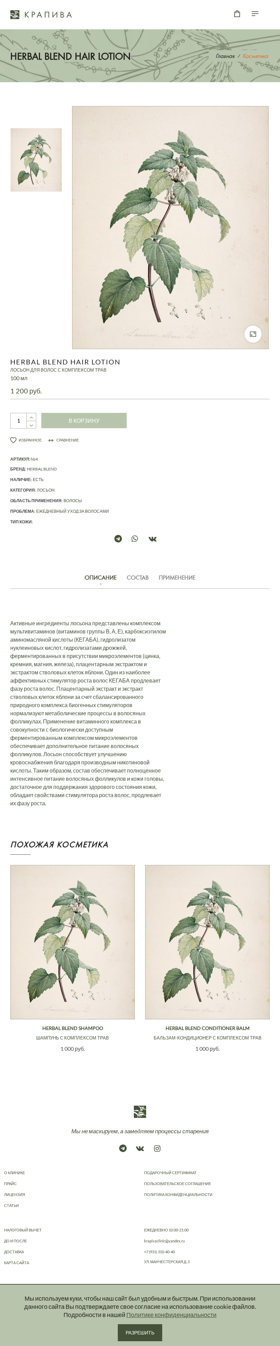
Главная (225, 56)
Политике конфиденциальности (171, 1314)
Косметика (255, 56)
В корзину (84, 420)
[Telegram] (122, 539)
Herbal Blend (42, 469)
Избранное (30, 440)
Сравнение (67, 440)
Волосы (73, 500)
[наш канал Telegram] (122, 1148)
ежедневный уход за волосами (72, 511)
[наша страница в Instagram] (157, 1148)
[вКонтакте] (157, 539)
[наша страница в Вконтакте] (140, 1148)
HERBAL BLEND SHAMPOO (72, 1033)
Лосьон (46, 490)
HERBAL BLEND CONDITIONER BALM (208, 1033)
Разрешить (140, 1332)
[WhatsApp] (140, 539)
